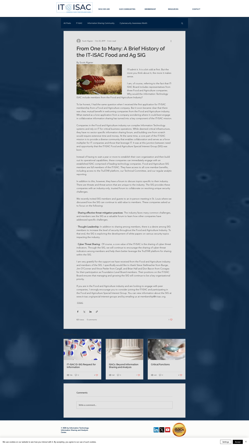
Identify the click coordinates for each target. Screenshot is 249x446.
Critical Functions (160, 364)
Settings (225, 442)
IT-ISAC (79, 23)
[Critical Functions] (166, 349)
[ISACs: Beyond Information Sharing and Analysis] (124, 349)
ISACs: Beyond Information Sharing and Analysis (123, 365)
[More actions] (170, 40)
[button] (182, 23)
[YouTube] (167, 429)
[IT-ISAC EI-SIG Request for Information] (82, 349)
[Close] (245, 442)
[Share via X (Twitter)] (84, 311)
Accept (238, 442)
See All (182, 334)
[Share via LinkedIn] (90, 311)
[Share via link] (97, 311)
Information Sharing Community (101, 23)
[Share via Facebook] (78, 311)
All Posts (67, 23)
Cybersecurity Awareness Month (133, 23)
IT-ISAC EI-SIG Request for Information (81, 365)
